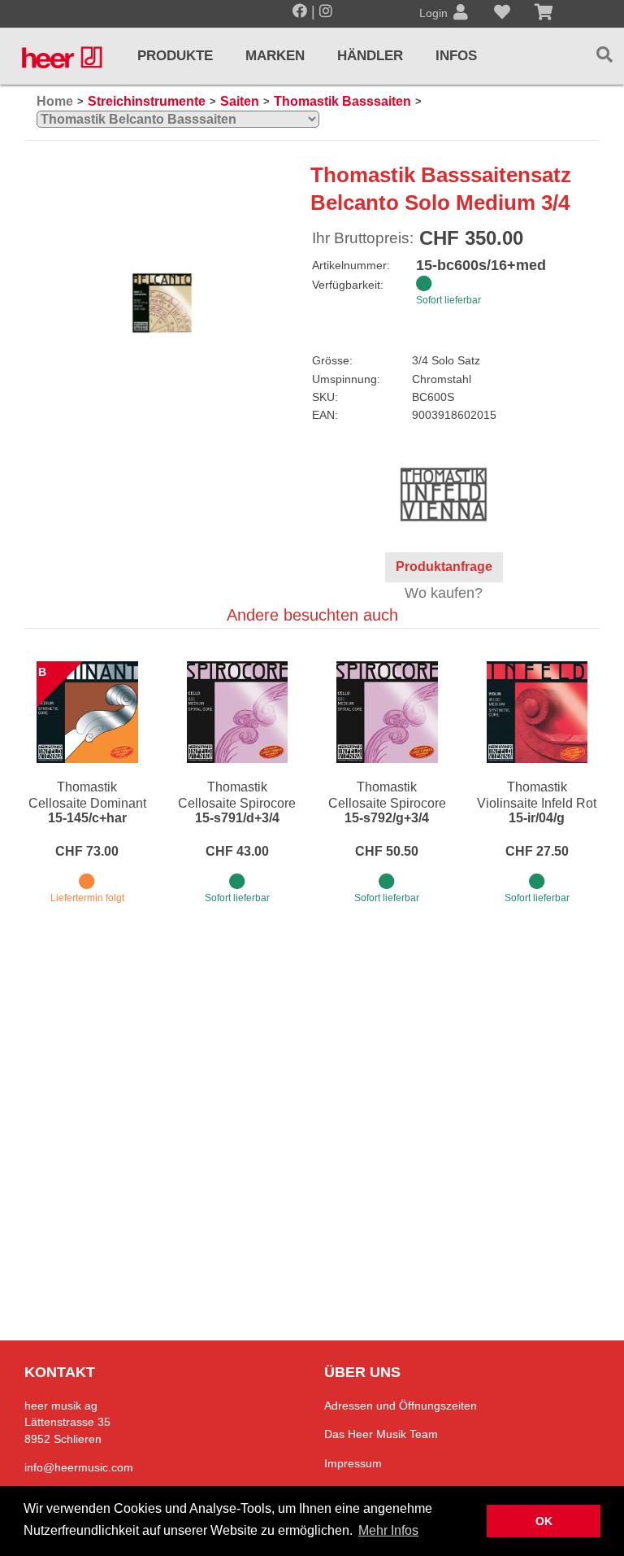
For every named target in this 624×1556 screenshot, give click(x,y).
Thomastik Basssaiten (342, 101)
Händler (370, 55)
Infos (456, 55)
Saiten (239, 101)
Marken (275, 55)
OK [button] (543, 1521)
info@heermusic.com (78, 1467)
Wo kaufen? (444, 593)
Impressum (353, 1463)
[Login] (460, 13)
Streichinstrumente (147, 101)
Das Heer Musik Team (381, 1433)
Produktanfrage (444, 566)
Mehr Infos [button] (388, 1530)
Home (55, 101)
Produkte (175, 55)
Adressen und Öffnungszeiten (400, 1405)
